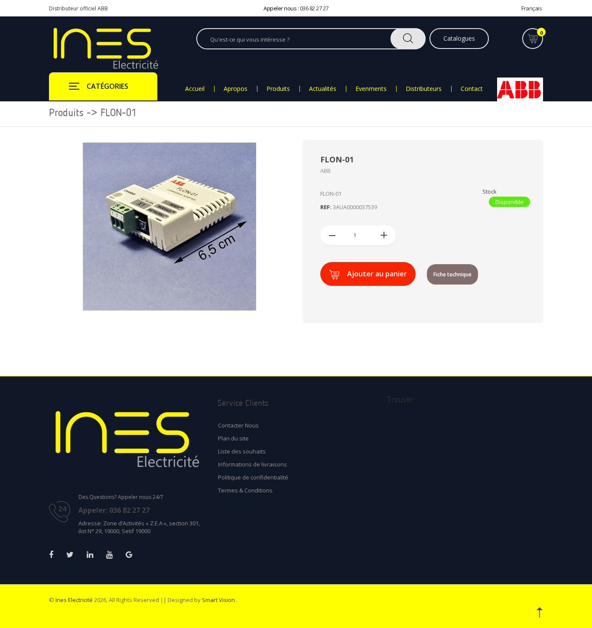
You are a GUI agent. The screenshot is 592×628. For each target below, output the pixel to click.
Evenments (371, 89)
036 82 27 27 (314, 8)
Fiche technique (452, 274)
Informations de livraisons (252, 464)
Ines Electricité (74, 600)
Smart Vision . (219, 600)
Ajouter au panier (377, 273)
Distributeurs (424, 89)
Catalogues (459, 38)
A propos (235, 89)
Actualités (322, 89)
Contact (472, 89)
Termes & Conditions (245, 490)
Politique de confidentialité (253, 477)
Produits (278, 89)
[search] (408, 38)
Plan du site (233, 438)
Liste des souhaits (242, 451)
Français (531, 8)
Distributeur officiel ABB (78, 8)
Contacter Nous (238, 425)
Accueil (195, 89)
